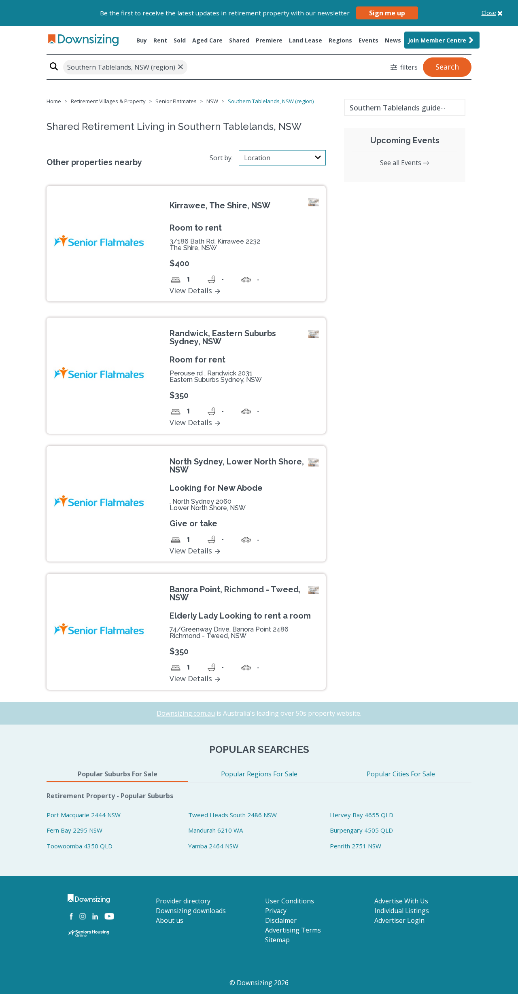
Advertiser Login (399, 920)
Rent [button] (160, 40)
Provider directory (183, 901)
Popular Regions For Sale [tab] (259, 773)
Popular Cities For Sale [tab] (401, 773)
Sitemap (277, 939)
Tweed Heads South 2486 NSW (232, 815)
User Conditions (289, 901)
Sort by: (221, 157)
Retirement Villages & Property (108, 101)
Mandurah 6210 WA (215, 830)
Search (447, 67)
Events (368, 40)
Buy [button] (141, 40)
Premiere (269, 40)
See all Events (401, 162)
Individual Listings (401, 910)
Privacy (276, 910)
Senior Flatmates (176, 101)
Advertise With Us (401, 901)
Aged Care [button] (207, 40)
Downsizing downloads (191, 910)
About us (169, 920)
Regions (340, 40)
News (393, 40)
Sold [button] (180, 40)
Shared (239, 40)
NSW (212, 101)
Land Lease (305, 40)
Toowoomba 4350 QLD (80, 846)
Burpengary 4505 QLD (361, 830)
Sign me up (387, 12)
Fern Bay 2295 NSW (74, 830)
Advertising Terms (293, 930)
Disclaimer (281, 920)
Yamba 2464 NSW (213, 846)
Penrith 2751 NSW (355, 846)
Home (54, 101)
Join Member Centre (437, 40)
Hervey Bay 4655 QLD (361, 815)
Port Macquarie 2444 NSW (84, 815)
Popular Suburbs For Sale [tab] (117, 773)
